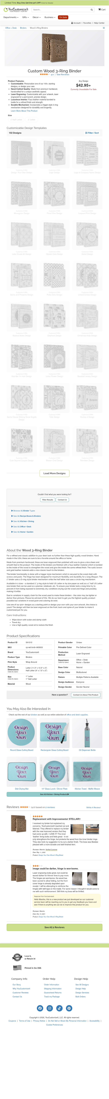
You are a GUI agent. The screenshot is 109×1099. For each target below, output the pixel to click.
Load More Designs (54, 473)
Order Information (51, 984)
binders (34, 715)
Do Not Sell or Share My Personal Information (67, 1020)
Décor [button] (36, 17)
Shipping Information (53, 988)
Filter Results (47, 500)
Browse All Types (24, 511)
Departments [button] (10, 17)
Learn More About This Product (24, 110)
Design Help (81, 988)
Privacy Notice (39, 1020)
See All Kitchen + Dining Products (54, 794)
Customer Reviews (20, 992)
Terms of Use (24, 1020)
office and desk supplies (77, 715)
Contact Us (62, 500)
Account (77, 23)
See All (27, 516)
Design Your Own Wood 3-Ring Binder (51, 855)
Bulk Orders (80, 996)
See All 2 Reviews (54, 927)
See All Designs (82, 984)
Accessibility (94, 1020)
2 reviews (50, 807)
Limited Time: (29, 3)
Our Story (17, 984)
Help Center (99, 23)
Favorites (87, 23)
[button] (101, 9)
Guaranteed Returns (52, 992)
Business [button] (49, 17)
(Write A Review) (93, 807)
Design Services (82, 992)
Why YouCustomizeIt (21, 988)
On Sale (63, 17)
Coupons (12, 1020)
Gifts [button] (24, 17)
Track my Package (52, 996)
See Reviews (60, 74)
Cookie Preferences (54, 1024)
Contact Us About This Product (85, 695)
